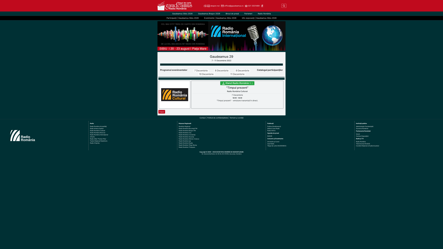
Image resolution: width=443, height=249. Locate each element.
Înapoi (161, 112)
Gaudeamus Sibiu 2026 (182, 13)
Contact (203, 118)
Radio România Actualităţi (98, 126)
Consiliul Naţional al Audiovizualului (367, 146)
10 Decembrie (206, 74)
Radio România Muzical (97, 132)
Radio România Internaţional (99, 135)
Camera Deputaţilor (362, 136)
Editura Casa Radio (273, 128)
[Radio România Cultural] (175, 94)
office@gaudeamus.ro (234, 6)
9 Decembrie (242, 70)
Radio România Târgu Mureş (188, 145)
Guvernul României (362, 128)
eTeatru (92, 137)
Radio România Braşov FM (187, 130)
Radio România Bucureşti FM (188, 128)
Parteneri (248, 13)
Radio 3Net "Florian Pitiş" (98, 139)
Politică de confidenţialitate (217, 118)
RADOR (269, 136)
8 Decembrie (221, 70)
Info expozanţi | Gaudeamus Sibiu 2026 (259, 18)
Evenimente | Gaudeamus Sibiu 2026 (220, 18)
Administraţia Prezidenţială (364, 126)
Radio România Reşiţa (186, 143)
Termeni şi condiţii (236, 118)
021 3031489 (254, 6)
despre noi (215, 6)
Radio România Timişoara (187, 147)
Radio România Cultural (97, 130)
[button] (214, 36)
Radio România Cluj (185, 132)
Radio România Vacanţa (186, 137)
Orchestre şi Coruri (273, 141)
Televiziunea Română (363, 144)
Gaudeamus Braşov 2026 (209, 13)
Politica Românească (274, 126)
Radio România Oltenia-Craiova (189, 139)
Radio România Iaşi (185, 141)
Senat (358, 134)
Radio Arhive (271, 130)
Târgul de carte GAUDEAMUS (276, 146)
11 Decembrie (237, 74)
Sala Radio (270, 144)
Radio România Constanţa (187, 135)
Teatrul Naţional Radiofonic (99, 141)
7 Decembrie (201, 70)
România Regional (184, 126)
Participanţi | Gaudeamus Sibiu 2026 (183, 18)
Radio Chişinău (95, 143)
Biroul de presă (232, 13)
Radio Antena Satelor (97, 128)
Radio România (264, 13)
